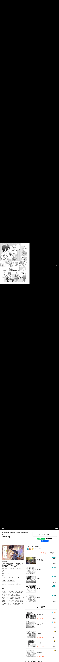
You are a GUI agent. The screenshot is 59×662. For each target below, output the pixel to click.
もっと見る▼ (41, 607)
